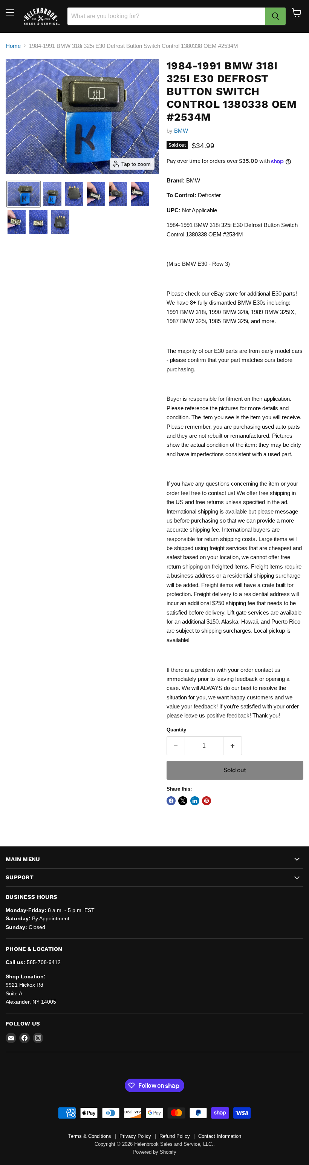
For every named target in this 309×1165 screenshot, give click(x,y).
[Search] (275, 16)
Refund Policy (174, 1136)
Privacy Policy (135, 1136)
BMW (181, 130)
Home (13, 46)
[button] (23, 194)
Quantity (176, 730)
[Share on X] (182, 800)
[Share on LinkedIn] (194, 800)
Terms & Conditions (89, 1136)
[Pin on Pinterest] (206, 800)
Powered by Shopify (154, 1152)
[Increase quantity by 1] (232, 745)
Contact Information (219, 1136)
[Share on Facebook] (171, 800)
